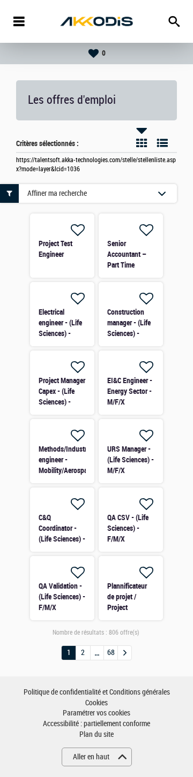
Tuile (141, 142)
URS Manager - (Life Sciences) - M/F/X (130, 460)
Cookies (96, 702)
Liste (162, 142)
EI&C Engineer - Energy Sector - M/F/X (129, 391)
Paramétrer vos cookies (96, 713)
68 (111, 652)
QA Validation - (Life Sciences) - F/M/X (62, 597)
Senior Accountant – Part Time (126, 254)
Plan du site (96, 734)
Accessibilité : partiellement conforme (96, 723)
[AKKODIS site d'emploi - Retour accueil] (96, 21)
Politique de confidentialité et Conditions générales (97, 692)
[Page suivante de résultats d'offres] (124, 653)
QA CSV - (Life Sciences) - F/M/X (128, 528)
